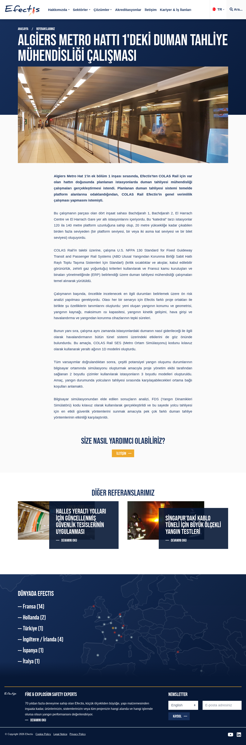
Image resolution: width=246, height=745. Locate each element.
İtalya (31, 661)
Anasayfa (23, 29)
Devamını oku (69, 540)
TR (219, 9)
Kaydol (177, 716)
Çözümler (101, 10)
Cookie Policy (43, 734)
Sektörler (80, 10)
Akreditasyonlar (128, 10)
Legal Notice (60, 734)
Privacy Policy (78, 734)
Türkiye (33, 628)
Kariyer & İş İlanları (175, 10)
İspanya (33, 650)
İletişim (151, 10)
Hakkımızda (57, 10)
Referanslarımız (45, 29)
